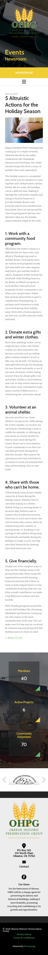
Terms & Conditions (24, 937)
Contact (24, 866)
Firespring (29, 946)
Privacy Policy (24, 934)
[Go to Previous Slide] (4, 780)
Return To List (14, 637)
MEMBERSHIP (24, 72)
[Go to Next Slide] (43, 780)
